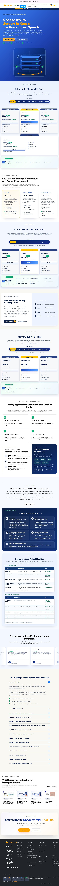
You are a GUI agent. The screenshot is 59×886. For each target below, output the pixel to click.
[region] (29, 579)
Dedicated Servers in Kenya (21, 854)
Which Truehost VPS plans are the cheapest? (20, 721)
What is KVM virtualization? (16, 708)
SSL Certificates (30, 867)
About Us (54, 845)
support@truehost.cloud (12, 867)
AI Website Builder (42, 845)
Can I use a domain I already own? (18, 755)
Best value (12, 101)
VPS (38, 3)
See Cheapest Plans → (24, 830)
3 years (18, 101)
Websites (23, 6)
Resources (29, 6)
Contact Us (54, 850)
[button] (17, 5)
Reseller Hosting (42, 861)
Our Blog (54, 847)
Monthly (47, 101)
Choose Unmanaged (10, 321)
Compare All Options (22, 39)
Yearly (29, 101)
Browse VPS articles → (51, 786)
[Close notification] (57, 1)
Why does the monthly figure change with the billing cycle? (24, 746)
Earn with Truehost (43, 859)
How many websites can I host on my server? (20, 717)
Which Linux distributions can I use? (18, 751)
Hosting (27, 3)
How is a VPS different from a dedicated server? (21, 734)
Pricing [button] (21, 3)
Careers (40, 863)
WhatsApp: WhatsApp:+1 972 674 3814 (10, 863)
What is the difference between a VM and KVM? (21, 713)
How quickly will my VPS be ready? (17, 759)
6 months (34, 101)
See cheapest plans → (40, 8)
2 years (24, 101)
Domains (33, 3)
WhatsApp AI (43, 3)
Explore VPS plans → (29, 504)
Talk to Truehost (36, 830)
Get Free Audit (35, 1)
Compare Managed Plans (22, 321)
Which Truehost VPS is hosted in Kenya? (19, 742)
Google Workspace (31, 865)
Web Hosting (19, 845)
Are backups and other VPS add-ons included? (20, 763)
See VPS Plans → (9, 39)
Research (36, 6)
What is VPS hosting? (14, 682)
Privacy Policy (55, 859)
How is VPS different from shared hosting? (20, 729)
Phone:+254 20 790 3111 (10, 859)
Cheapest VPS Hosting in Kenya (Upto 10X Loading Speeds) (20, 849)
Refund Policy (55, 861)
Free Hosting (19, 856)
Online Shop (41, 847)
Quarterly (41, 101)
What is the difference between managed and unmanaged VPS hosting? (27, 725)
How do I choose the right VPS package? (19, 738)
